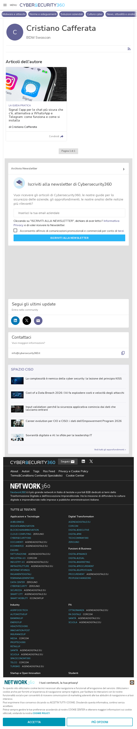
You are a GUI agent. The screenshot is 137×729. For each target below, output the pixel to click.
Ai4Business (17, 522)
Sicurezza (28, 590)
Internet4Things (20, 570)
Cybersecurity (25, 586)
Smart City (28, 594)
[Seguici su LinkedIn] (15, 320)
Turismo (27, 666)
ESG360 (14, 550)
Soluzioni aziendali (72, 14)
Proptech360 (17, 642)
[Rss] (129, 49)
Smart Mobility (27, 598)
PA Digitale (80, 614)
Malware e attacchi (14, 14)
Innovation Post (20, 630)
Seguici (65, 461)
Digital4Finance (77, 554)
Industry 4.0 (29, 562)
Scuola (26, 654)
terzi (121, 231)
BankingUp (16, 618)
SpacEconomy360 (20, 658)
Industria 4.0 (23, 558)
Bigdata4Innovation (22, 526)
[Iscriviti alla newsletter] (38, 320)
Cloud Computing (27, 534)
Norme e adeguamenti (43, 14)
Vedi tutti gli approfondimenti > (110, 449)
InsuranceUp (18, 634)
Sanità (26, 650)
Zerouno (73, 542)
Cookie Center (75, 475)
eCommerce (29, 546)
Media (19, 638)
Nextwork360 (18, 492)
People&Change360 (79, 578)
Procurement (88, 574)
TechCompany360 (78, 538)
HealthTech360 (19, 626)
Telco (19, 662)
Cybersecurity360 (20, 538)
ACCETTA (34, 722)
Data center (23, 582)
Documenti (28, 542)
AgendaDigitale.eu (79, 522)
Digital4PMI (74, 534)
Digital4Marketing (79, 562)
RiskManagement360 (22, 578)
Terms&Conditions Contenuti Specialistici (36, 475)
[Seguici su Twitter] (26, 320)
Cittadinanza (88, 610)
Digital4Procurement (81, 566)
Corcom (73, 526)
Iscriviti (69, 237)
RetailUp (15, 646)
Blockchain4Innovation (24, 530)
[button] (10, 5)
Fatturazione (30, 554)
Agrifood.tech (19, 610)
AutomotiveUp (18, 614)
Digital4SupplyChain (80, 570)
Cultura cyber (95, 14)
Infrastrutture (31, 566)
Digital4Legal (76, 558)
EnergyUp (16, 622)
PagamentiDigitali (20, 574)
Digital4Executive (78, 530)
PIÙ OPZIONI (100, 722)
